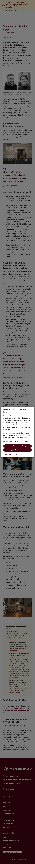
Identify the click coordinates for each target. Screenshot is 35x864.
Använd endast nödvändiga (17, 446)
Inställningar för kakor (11, 454)
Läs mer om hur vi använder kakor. (15, 441)
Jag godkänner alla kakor (17, 450)
